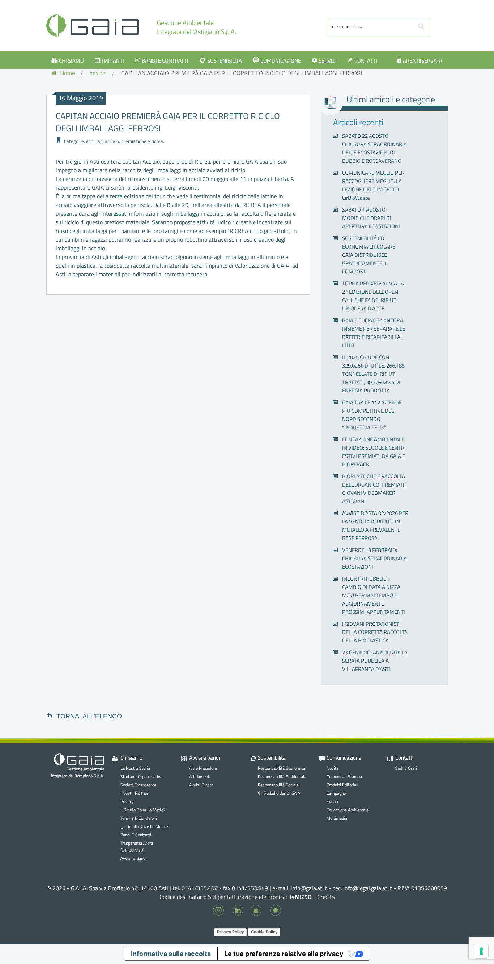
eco (89, 141)
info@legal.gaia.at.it (367, 888)
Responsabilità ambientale (282, 776)
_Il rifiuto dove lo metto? (144, 826)
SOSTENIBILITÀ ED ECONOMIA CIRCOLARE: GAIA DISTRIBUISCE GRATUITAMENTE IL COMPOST (369, 255)
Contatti (365, 60)
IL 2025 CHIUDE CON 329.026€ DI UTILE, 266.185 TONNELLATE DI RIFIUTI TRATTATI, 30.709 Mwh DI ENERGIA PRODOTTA (373, 374)
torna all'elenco (89, 715)
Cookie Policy (264, 931)
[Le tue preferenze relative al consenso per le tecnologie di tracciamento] (481, 951)
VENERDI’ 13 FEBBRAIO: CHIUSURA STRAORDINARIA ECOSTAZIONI (374, 558)
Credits (326, 896)
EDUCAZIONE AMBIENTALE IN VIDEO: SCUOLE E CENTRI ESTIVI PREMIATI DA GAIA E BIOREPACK (374, 451)
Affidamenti (199, 776)
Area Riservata (422, 60)
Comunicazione (280, 60)
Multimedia (337, 818)
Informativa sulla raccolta (171, 953)
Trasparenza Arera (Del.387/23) (136, 846)
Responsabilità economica (281, 768)
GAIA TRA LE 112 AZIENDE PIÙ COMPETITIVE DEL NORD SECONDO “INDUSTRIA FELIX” (372, 415)
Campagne (336, 793)
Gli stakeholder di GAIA (279, 793)
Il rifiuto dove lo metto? (142, 809)
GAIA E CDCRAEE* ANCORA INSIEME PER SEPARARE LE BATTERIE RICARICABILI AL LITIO (373, 332)
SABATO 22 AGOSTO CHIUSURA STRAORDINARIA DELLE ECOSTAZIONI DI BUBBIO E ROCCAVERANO (374, 148)
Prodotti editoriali (342, 784)
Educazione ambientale (348, 809)
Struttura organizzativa (141, 776)
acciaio (112, 141)
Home (67, 73)
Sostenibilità (224, 60)
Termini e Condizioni (138, 818)
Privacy (127, 801)
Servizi (328, 60)
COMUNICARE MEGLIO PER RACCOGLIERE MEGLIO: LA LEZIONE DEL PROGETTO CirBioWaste (373, 185)
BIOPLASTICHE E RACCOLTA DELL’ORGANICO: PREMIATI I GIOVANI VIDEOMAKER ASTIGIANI (374, 488)
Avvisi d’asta (201, 784)
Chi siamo (71, 60)
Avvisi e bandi (133, 858)
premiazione (133, 141)
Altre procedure (203, 768)
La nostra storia (135, 768)
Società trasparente (138, 784)
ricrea (157, 141)
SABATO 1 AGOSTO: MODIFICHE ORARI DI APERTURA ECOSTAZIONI (371, 217)
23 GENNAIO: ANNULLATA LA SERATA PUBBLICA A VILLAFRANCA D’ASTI (375, 660)
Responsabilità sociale (278, 784)
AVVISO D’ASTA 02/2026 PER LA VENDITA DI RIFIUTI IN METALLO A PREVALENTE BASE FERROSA (375, 525)
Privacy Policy (230, 931)
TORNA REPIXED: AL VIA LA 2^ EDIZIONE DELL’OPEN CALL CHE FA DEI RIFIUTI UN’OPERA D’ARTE (373, 296)
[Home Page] (92, 25)
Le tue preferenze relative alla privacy (284, 953)
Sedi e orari (406, 768)
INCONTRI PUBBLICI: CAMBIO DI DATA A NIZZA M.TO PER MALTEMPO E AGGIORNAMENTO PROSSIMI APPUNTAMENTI (373, 595)
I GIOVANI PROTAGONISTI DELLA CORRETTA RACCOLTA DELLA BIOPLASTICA (375, 632)
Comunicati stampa (344, 776)
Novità (332, 768)
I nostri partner (134, 793)
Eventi (332, 801)
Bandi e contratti (165, 60)
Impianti (113, 60)
